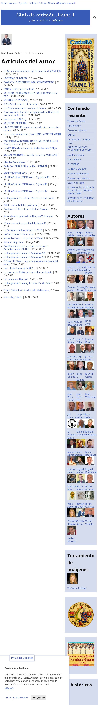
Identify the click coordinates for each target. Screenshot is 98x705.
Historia (33, 3)
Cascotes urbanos (77, 130)
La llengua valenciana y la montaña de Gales (28, 283)
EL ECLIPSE (73, 164)
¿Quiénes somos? (65, 3)
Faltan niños (74, 125)
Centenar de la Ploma (90, 270)
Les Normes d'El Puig (15, 119)
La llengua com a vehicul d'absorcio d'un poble (29, 198)
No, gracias (39, 697)
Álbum (51, 3)
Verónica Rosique (72, 522)
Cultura (42, 3)
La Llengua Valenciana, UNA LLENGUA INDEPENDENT (32, 134)
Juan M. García (89, 375)
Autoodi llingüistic (13, 242)
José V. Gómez (71, 375)
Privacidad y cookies (22, 657)
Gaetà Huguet (80, 306)
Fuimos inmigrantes (78, 173)
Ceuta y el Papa (75, 182)
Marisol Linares (71, 471)
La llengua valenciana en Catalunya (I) (24, 257)
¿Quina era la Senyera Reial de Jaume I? (25, 223)
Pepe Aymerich (72, 505)
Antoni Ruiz (71, 251)
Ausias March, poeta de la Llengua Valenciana (28, 216)
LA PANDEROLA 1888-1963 (79, 141)
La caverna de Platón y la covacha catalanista (28, 272)
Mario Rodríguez (90, 453)
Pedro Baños (79, 488)
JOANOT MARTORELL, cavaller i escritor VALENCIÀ (30, 155)
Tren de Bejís (74, 159)
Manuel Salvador (72, 453)
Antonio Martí (89, 251)
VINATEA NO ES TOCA (15, 100)
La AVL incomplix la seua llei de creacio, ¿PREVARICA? (32, 71)
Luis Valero (88, 416)
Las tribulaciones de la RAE (18, 268)
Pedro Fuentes (89, 488)
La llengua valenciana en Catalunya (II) (24, 253)
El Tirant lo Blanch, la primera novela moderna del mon (31, 263)
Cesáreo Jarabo (71, 289)
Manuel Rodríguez (90, 433)
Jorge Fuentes (80, 358)
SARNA (71, 135)
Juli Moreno (71, 416)
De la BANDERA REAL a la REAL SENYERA (25, 166)
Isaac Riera (79, 323)
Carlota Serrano (71, 268)
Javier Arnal (88, 322)
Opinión (23, 3)
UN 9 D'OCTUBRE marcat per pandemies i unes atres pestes (32, 129)
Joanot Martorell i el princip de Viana (23, 238)
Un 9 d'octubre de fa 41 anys (19, 234)
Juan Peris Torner (70, 397)
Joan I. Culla (79, 341)
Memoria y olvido (13, 297)
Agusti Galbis (70, 234)
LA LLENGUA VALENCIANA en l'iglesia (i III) (26, 177)
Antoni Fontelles (90, 234)
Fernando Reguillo (72, 306)
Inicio (4, 3)
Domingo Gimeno (81, 289)
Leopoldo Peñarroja (81, 416)
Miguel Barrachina (91, 471)
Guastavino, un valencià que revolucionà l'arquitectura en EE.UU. (25, 248)
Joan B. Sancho (71, 341)
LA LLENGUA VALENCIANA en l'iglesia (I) (25, 191)
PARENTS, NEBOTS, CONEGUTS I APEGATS (79, 149)
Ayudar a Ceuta (75, 154)
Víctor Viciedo (89, 522)
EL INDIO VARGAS (77, 168)
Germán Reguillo (89, 306)
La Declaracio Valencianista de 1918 (23, 230)
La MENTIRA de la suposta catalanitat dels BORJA (30, 148)
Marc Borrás (80, 453)
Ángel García (79, 234)
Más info (9, 688)
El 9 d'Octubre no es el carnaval (21, 104)
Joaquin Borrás (89, 341)
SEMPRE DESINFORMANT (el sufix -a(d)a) (80, 200)
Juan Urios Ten (79, 397)
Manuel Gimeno (80, 433)
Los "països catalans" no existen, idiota (25, 108)
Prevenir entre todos (78, 178)
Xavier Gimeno (71, 540)
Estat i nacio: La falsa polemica (20, 205)
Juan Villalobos (90, 396)
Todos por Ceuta (76, 121)
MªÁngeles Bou (73, 488)
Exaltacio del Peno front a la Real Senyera (26, 209)
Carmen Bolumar (81, 268)
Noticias (13, 3)
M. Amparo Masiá (71, 434)
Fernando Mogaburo (91, 289)
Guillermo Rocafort (72, 323)
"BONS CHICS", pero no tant (19, 89)
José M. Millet (89, 358)
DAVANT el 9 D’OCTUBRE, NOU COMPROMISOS (29, 82)
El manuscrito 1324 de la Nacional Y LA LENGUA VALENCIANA (80, 190)
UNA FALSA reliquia (14, 162)
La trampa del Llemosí (16, 279)
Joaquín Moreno (71, 358)
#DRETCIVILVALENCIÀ (15, 173)
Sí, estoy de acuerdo (17, 697)
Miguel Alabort (80, 471)
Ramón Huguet (80, 505)
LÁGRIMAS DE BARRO (15, 78)
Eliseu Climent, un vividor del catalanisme (26, 290)
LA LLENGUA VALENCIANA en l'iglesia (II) (25, 184)
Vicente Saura (80, 522)
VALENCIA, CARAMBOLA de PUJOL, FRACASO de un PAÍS (31, 95)
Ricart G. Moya (89, 505)
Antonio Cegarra (80, 251)
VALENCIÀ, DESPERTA (15, 123)
